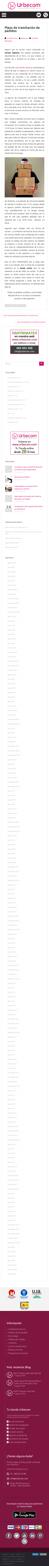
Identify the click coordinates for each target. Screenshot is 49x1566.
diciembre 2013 (13, 1073)
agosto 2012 (12, 1144)
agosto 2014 (12, 1037)
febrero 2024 (12, 652)
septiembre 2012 (14, 1140)
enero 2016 (12, 961)
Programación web (14, 405)
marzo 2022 (12, 706)
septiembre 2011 (14, 1189)
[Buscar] (41, 364)
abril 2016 (11, 948)
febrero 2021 (12, 737)
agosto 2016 (12, 934)
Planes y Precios (15, 1350)
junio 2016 (11, 943)
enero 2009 (12, 1274)
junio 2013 (11, 1100)
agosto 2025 (12, 617)
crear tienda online (22, 68)
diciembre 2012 (13, 1126)
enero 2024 (12, 657)
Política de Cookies (16, 1339)
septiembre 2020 (14, 755)
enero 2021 (12, 742)
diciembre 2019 (13, 782)
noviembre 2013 (13, 1077)
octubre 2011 (12, 1185)
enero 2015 (12, 1015)
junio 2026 (11, 572)
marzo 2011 (12, 1211)
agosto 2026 (12, 563)
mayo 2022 (11, 697)
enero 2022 (12, 715)
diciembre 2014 (13, 1019)
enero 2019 (12, 818)
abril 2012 (11, 1162)
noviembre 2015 (13, 970)
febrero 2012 (12, 1167)
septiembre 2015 (14, 979)
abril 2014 (11, 1055)
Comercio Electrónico (15, 382)
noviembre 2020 (13, 751)
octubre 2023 (12, 670)
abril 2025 (11, 634)
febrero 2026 (12, 590)
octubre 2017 (12, 876)
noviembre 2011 (13, 1180)
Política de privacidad (17, 1332)
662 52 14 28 (20, 1474)
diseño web (12, 387)
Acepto (35, 1554)
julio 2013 (11, 1095)
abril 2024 (11, 643)
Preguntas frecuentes (18, 1353)
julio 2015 (11, 988)
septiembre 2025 (14, 612)
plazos (14, 306)
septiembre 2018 (14, 831)
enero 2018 (12, 863)
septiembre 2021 (14, 724)
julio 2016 (11, 939)
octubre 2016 (12, 925)
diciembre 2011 (13, 1176)
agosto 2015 (12, 983)
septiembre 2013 (14, 1086)
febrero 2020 (12, 778)
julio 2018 (11, 840)
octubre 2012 (12, 1135)
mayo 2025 (11, 630)
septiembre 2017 (14, 880)
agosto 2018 (12, 836)
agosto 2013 (12, 1091)
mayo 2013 (11, 1104)
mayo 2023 (11, 688)
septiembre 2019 (14, 787)
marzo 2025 (12, 639)
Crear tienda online (17, 1442)
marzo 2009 (12, 1265)
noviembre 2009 (13, 1234)
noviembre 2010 (13, 1229)
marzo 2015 (12, 1006)
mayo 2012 (11, 1158)
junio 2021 (11, 728)
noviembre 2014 (13, 1024)
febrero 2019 (12, 813)
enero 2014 (12, 1068)
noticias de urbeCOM (15, 400)
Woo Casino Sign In (12, 547)
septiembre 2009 (14, 1243)
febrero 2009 (12, 1270)
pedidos (7, 306)
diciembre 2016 (13, 916)
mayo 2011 (11, 1202)
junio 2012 (11, 1153)
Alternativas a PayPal (22, 477)
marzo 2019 (12, 809)
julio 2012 (11, 1149)
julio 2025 (11, 621)
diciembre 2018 (13, 822)
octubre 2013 (12, 1082)
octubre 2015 (12, 974)
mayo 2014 (11, 1050)
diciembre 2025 (13, 599)
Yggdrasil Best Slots (12, 543)
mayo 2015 (11, 997)
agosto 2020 (12, 760)
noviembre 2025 (13, 603)
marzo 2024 (12, 648)
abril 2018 (11, 854)
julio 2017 (11, 889)
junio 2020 (11, 769)
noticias (10, 396)
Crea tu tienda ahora (17, 1346)
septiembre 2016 (14, 930)
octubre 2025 (12, 608)
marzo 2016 (12, 952)
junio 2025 (11, 626)
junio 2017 (11, 894)
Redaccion (24, 38)
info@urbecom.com (19, 1478)
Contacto (12, 1343)
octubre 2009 (12, 1238)
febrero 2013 (12, 1118)
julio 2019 (11, 791)
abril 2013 (11, 1109)
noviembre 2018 (13, 827)
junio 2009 (11, 1252)
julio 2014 (11, 1041)
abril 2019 (11, 804)
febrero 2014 (12, 1064)
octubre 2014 (12, 1028)
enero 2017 (12, 912)
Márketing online (14, 391)
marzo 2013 (12, 1113)
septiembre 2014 (14, 1033)
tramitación (21, 306)
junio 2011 (11, 1198)
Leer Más (43, 1554)
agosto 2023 (12, 675)
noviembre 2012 (13, 1131)
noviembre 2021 (13, 719)
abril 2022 (11, 702)
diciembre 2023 (13, 661)
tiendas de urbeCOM (15, 418)
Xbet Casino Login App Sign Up (16, 527)
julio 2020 (11, 764)
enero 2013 (12, 1122)
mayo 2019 (11, 800)
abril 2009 (11, 1261)
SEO (9, 413)
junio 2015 (11, 992)
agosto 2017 (12, 885)
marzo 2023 (12, 693)
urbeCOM (11, 422)
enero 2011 (12, 1220)
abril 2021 (11, 733)
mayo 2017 (11, 898)
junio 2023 (11, 684)
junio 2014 (11, 1046)
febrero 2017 (12, 907)
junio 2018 (11, 845)
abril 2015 (11, 1001)
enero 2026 (12, 594)
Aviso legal (13, 1336)
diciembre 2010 (13, 1225)
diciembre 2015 (13, 965)
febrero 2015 (12, 1010)
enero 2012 (12, 1171)
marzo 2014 (12, 1059)
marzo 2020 (12, 773)
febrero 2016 (12, 956)
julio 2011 (11, 1194)
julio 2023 (11, 679)
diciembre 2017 (13, 867)
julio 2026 (11, 567)
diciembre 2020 (13, 746)
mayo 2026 (11, 576)
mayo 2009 (11, 1256)
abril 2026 (11, 581)
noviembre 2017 (13, 872)
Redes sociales (13, 409)
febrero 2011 (12, 1216)
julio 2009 (11, 1247)
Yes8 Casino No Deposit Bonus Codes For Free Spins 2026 (27, 1382)
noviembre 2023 (13, 666)
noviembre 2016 (13, 921)
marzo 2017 (12, 903)
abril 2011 (11, 1207)
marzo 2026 (12, 585)
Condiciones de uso (17, 1329)
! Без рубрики (12, 378)
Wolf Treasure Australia (13, 538)
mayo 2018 (11, 849)
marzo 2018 (12, 858)
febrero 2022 (12, 710)
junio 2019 (11, 795)
